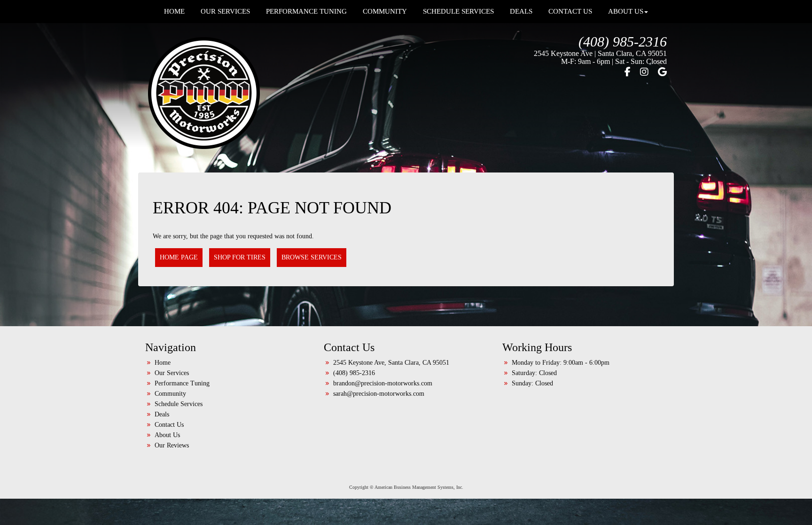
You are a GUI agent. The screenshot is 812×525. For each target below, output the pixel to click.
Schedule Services (179, 403)
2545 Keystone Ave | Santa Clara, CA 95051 (600, 53)
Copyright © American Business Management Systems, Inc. (406, 487)
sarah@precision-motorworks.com (378, 393)
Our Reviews (172, 445)
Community (170, 393)
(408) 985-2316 (622, 41)
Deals (162, 414)
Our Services (172, 372)
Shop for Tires (239, 257)
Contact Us (169, 424)
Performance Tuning (182, 383)
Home (163, 362)
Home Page (179, 257)
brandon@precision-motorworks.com (382, 383)
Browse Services (311, 257)
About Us (167, 435)
